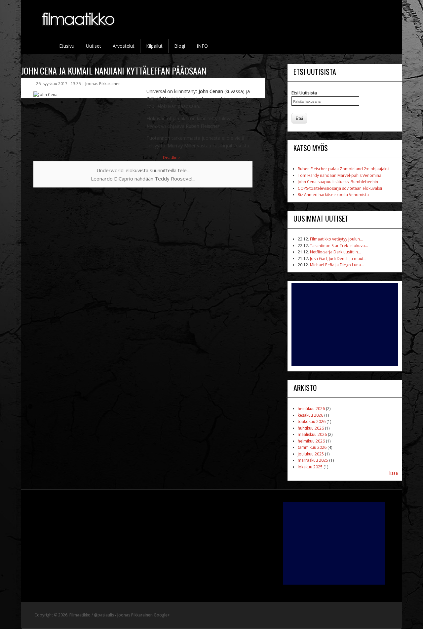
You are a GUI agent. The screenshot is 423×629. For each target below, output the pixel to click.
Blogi (179, 46)
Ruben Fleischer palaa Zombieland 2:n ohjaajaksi (343, 169)
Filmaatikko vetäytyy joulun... (336, 239)
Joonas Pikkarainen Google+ (143, 615)
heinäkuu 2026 (311, 408)
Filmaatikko (80, 615)
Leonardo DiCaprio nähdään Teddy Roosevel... (143, 178)
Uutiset (93, 46)
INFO (202, 46)
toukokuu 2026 (312, 421)
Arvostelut (124, 46)
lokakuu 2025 (310, 467)
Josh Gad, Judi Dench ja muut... (338, 258)
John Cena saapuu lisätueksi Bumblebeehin (338, 181)
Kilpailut (154, 46)
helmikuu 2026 (311, 441)
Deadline (171, 157)
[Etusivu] (79, 30)
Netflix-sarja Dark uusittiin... (335, 252)
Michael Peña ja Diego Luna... (337, 265)
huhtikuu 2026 (311, 428)
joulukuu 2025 (311, 454)
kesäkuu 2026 (310, 415)
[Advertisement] (344, 324)
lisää (393, 473)
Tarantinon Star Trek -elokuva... (339, 245)
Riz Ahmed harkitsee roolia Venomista (333, 194)
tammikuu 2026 (312, 447)
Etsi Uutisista (304, 93)
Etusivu (66, 46)
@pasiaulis (104, 615)
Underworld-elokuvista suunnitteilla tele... (143, 170)
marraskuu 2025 (313, 460)
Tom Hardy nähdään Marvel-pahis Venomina (339, 175)
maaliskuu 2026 (312, 434)
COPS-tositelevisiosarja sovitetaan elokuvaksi (340, 188)
